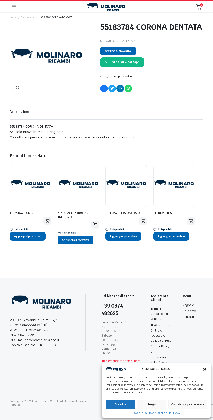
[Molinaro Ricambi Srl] (106, 7)
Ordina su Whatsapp (124, 62)
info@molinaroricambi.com (120, 361)
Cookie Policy (140, 413)
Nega (152, 404)
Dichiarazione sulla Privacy (164, 413)
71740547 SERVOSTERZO (122, 213)
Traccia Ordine (161, 325)
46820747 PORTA (21, 213)
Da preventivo (28, 17)
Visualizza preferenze (187, 404)
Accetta (120, 404)
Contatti (188, 317)
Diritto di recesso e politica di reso (161, 335)
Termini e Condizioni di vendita (159, 314)
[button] (205, 369)
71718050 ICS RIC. (165, 213)
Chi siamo (189, 311)
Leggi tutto (47, 221)
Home (13, 17)
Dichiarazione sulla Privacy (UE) (160, 362)
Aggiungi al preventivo (118, 51)
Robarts (15, 404)
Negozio (188, 305)
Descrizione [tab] (20, 111)
